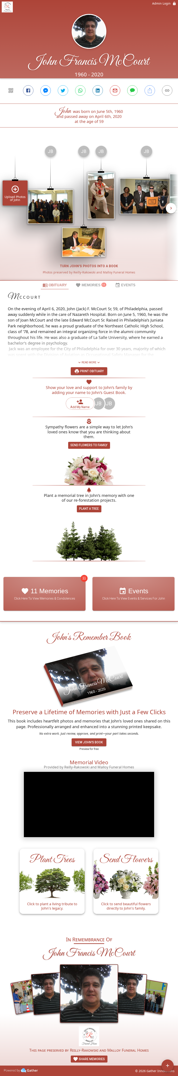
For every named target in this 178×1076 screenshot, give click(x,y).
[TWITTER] (63, 90)
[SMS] (132, 90)
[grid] (89, 211)
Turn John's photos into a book (89, 266)
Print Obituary (91, 371)
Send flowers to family (88, 445)
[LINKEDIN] (97, 90)
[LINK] (167, 90)
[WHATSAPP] (80, 90)
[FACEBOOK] (28, 90)
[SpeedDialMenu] (168, 1065)
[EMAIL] (115, 90)
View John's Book (89, 742)
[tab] (55, 285)
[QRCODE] (11, 90)
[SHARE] (150, 90)
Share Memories (91, 1059)
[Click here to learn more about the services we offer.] (89, 1036)
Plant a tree (89, 508)
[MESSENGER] (45, 90)
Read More (89, 362)
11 (84, 578)
